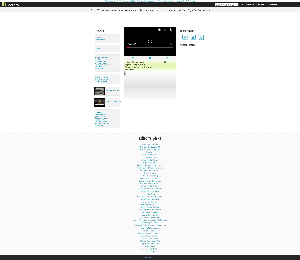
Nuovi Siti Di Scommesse (150, 228)
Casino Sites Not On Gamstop (150, 181)
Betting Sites (150, 194)
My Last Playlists (248, 4)
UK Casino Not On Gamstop (150, 178)
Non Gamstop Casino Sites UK (150, 189)
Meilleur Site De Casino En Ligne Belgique (150, 225)
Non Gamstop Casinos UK (150, 147)
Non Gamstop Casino (150, 157)
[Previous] (132, 58)
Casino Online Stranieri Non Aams (150, 168)
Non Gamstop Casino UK (150, 191)
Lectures (261, 4)
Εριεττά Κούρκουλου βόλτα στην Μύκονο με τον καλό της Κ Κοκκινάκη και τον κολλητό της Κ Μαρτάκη (101, 118)
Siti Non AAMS (150, 246)
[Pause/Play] (150, 58)
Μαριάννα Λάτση (113, 101)
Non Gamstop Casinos (150, 144)
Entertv (97, 48)
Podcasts (273, 4)
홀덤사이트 (150, 152)
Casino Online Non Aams (150, 212)
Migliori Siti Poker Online (150, 243)
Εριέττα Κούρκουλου (99, 38)
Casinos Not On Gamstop (150, 160)
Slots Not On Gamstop (150, 175)
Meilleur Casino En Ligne (150, 207)
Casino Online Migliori (150, 215)
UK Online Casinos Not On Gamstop (150, 165)
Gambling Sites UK (150, 202)
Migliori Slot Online (150, 162)
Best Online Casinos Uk (150, 204)
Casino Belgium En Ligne (150, 223)
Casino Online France (150, 238)
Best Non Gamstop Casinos (150, 170)
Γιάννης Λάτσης (113, 90)
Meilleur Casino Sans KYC (150, 241)
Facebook (151, 257)
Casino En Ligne (150, 173)
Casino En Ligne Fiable (150, 217)
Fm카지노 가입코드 (150, 230)
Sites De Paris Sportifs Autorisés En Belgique (150, 220)
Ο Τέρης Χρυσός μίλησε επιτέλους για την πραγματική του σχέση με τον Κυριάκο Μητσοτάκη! (101, 63)
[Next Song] (167, 58)
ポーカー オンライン (150, 249)
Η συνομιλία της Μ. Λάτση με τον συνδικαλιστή (101, 79)
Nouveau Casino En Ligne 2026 (150, 233)
